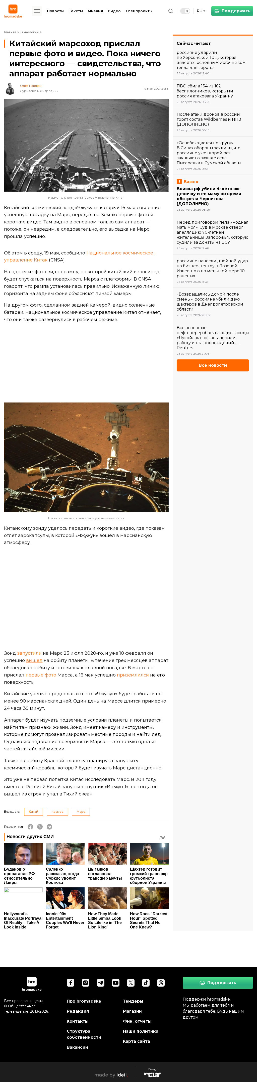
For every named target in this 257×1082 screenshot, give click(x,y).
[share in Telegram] (49, 827)
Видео (114, 11)
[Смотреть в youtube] (115, 983)
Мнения (95, 11)
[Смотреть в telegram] (100, 983)
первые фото (41, 675)
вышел (34, 660)
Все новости (213, 365)
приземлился (133, 675)
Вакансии (77, 1047)
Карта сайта (136, 1041)
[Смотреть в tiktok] (146, 983)
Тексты (76, 11)
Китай (33, 812)
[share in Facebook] (30, 827)
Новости (55, 11)
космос (57, 812)
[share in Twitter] (40, 827)
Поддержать (236, 11)
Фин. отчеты (137, 1021)
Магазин (132, 1011)
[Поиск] (171, 11)
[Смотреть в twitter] (131, 983)
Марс (81, 812)
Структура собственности (84, 1034)
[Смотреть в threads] (161, 983)
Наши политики (140, 1031)
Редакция (78, 1011)
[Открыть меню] (37, 11)
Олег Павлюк (30, 86)
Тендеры (133, 1001)
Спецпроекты (139, 11)
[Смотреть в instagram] (85, 983)
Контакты (78, 1021)
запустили (29, 653)
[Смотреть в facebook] (70, 983)
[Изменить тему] (185, 11)
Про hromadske (84, 1001)
